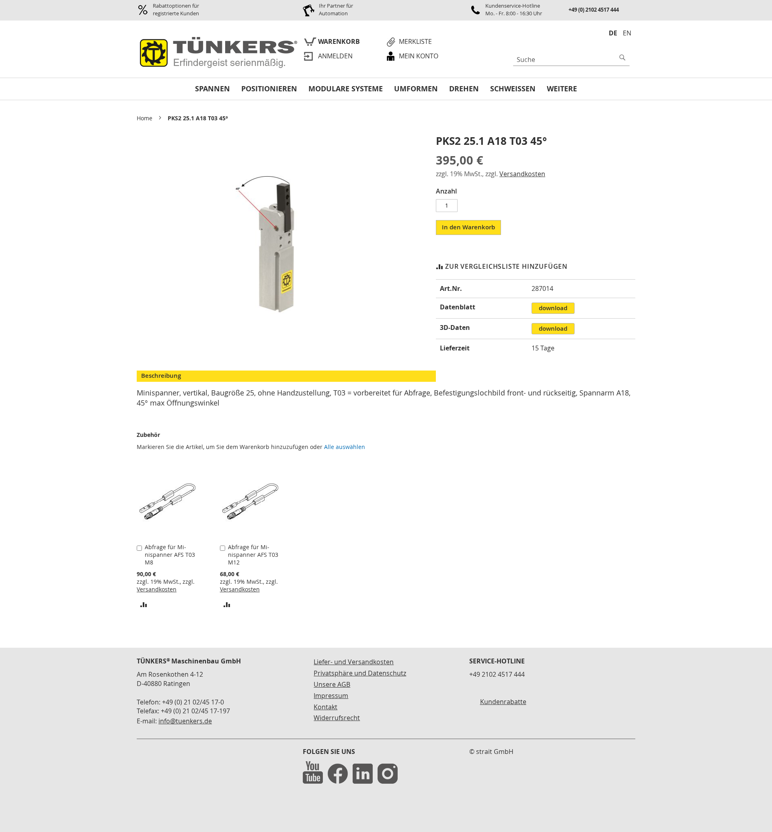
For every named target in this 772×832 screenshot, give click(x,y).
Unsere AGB (332, 684)
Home (144, 118)
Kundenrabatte (503, 701)
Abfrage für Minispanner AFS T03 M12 (253, 554)
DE (613, 33)
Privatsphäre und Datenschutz (360, 673)
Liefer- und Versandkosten (354, 661)
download (553, 308)
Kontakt (325, 706)
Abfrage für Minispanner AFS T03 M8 (170, 554)
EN (627, 33)
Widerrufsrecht (337, 717)
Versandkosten (522, 173)
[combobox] (571, 59)
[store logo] (217, 53)
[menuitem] (212, 89)
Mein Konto (418, 55)
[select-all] (344, 447)
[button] (144, 604)
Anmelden (335, 55)
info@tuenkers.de (185, 721)
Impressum (331, 695)
